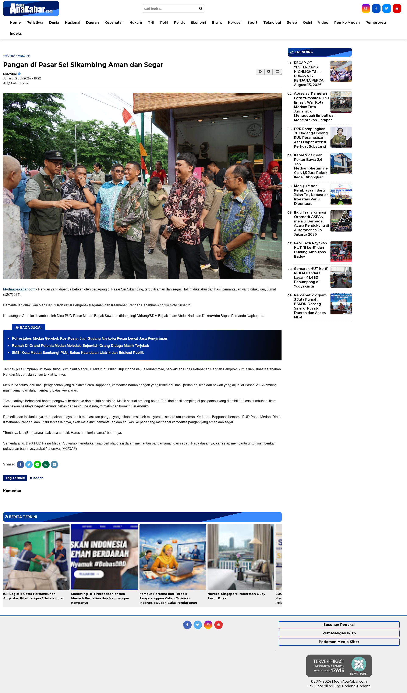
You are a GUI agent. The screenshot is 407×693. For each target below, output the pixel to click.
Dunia (54, 23)
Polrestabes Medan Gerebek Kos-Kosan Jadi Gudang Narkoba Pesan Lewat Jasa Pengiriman (89, 338)
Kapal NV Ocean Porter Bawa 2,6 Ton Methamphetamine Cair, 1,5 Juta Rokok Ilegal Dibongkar (311, 166)
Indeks (16, 34)
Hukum (136, 23)
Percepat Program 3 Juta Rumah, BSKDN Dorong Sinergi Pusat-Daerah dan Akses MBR (310, 306)
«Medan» (23, 55)
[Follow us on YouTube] (397, 8)
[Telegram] (54, 464)
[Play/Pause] (260, 72)
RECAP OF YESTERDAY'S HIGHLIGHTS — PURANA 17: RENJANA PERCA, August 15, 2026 (309, 74)
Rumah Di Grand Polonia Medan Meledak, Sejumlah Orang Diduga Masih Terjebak (80, 346)
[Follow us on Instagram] (366, 8)
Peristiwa (35, 23)
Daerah (92, 23)
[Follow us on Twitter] (386, 8)
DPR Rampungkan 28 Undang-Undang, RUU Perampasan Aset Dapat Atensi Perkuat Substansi (311, 138)
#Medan (36, 478)
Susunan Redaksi (339, 625)
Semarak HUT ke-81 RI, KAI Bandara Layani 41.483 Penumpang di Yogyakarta (311, 277)
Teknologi (272, 23)
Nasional (72, 23)
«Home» (9, 55)
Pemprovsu (376, 23)
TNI (151, 23)
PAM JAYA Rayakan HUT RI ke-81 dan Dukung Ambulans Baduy (310, 249)
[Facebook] (20, 464)
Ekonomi (198, 23)
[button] (277, 72)
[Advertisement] (320, 354)
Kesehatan (114, 23)
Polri (164, 23)
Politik (179, 23)
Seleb (292, 23)
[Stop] (268, 72)
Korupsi (234, 23)
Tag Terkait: (15, 478)
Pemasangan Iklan (339, 633)
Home (15, 23)
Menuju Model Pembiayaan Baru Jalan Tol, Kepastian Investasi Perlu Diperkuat (311, 195)
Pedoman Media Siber (339, 642)
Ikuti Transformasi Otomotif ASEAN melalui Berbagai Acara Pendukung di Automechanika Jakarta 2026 (311, 223)
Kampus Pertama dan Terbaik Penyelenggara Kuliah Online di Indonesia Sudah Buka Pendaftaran (168, 598)
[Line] (37, 464)
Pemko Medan (347, 23)
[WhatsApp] (46, 464)
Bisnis (217, 23)
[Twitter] (29, 464)
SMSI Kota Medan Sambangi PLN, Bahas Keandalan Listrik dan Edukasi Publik (78, 353)
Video (323, 23)
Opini (307, 23)
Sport (252, 23)
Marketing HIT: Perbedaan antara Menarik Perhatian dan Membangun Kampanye (100, 598)
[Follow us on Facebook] (376, 8)
